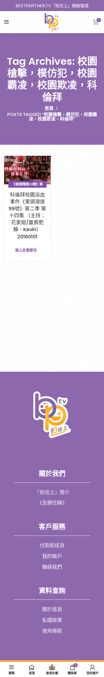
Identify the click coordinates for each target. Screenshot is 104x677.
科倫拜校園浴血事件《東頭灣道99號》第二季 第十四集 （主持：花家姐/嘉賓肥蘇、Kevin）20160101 (27, 215)
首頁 (49, 108)
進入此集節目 (26, 250)
